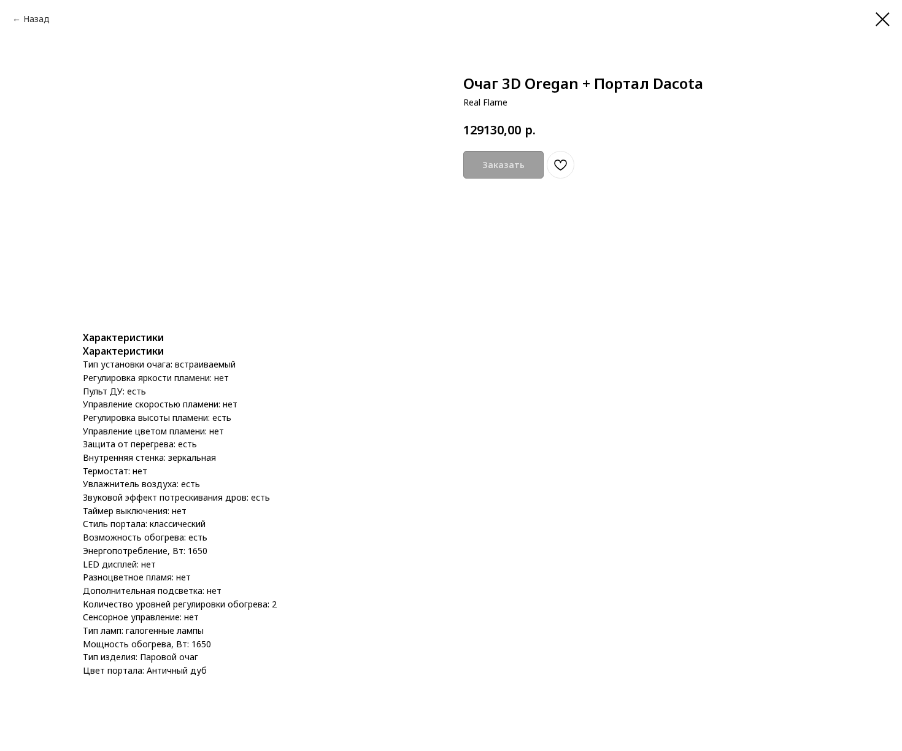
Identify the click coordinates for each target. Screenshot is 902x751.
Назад (36, 19)
